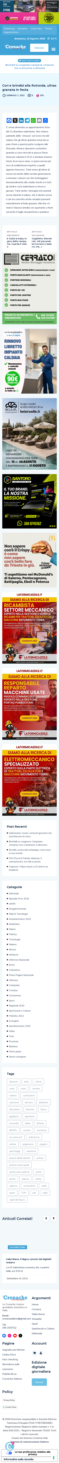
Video (12, 1031)
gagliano (14, 1116)
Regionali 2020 (16, 1005)
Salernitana (17, 1247)
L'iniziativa (14, 969)
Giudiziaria (14, 924)
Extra (12, 964)
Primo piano (15, 1051)
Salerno (13, 944)
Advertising (9, 28)
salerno (13, 1185)
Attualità (14, 1021)
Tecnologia (14, 939)
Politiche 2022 (16, 1015)
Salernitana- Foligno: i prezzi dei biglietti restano (28, 1261)
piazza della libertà (19, 1157)
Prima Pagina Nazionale (21, 975)
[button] (53, 49)
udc (34, 1192)
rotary (38, 1178)
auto (26, 1081)
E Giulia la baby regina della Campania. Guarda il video (17, 242)
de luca (29, 1102)
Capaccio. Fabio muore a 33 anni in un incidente (28, 868)
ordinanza (33, 1137)
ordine (12, 1144)
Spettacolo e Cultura (20, 1010)
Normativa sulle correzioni (11, 1367)
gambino (30, 1116)
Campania (14, 985)
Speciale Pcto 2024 (19, 898)
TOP (23, 1192)
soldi (44, 1185)
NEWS (13, 1130)
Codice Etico (9, 1354)
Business (13, 1046)
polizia (40, 1157)
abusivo (13, 1081)
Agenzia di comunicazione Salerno (29, 1441)
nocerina (41, 1130)
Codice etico (36, 28)
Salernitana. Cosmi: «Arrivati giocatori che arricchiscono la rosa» (30, 835)
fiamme (30, 1109)
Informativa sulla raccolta (18, 1459)
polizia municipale (19, 1164)
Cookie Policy (10, 1407)
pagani (43, 1144)
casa (11, 1088)
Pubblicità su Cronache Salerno (12, 1376)
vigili (45, 1192)
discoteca (14, 1109)
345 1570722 (9, 1327)
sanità (12, 903)
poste (12, 1178)
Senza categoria (17, 1056)
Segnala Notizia (11, 32)
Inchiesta (13, 954)
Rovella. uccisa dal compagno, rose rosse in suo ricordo (29, 67)
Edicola (39, 1382)
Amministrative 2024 (20, 919)
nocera (27, 1130)
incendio (14, 1123)
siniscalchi (29, 1185)
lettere (40, 1123)
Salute (12, 929)
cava (23, 1088)
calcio (38, 1081)
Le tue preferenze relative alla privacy (32, 1453)
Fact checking (10, 1359)
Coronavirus (15, 995)
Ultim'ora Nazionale (19, 959)
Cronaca (13, 990)
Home (35, 1304)
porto (39, 1171)
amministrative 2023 (20, 1026)
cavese (36, 1088)
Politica (13, 934)
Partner (48, 28)
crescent (14, 1102)
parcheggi (14, 1151)
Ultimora (13, 980)
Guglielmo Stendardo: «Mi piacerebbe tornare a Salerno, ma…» (42, 242)
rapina (25, 1178)
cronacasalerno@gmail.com (14, 1318)
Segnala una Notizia (13, 1349)
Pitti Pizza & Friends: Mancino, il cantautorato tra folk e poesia (25, 860)
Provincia (13, 1041)
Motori (12, 949)
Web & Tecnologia (18, 913)
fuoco (44, 1109)
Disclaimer (23, 28)
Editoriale (14, 893)
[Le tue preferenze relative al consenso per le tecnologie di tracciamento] (54, 1458)
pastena (31, 1151)
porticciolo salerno (19, 1171)
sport (12, 1192)
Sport (12, 1000)
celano (13, 1095)
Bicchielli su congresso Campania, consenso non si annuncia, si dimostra (28, 843)
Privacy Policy (9, 1400)
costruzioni (29, 1095)
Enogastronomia (17, 908)
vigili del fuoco (17, 1199)
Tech (11, 1036)
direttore (43, 1102)
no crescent (15, 1137)
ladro (27, 1123)
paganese (27, 1144)
